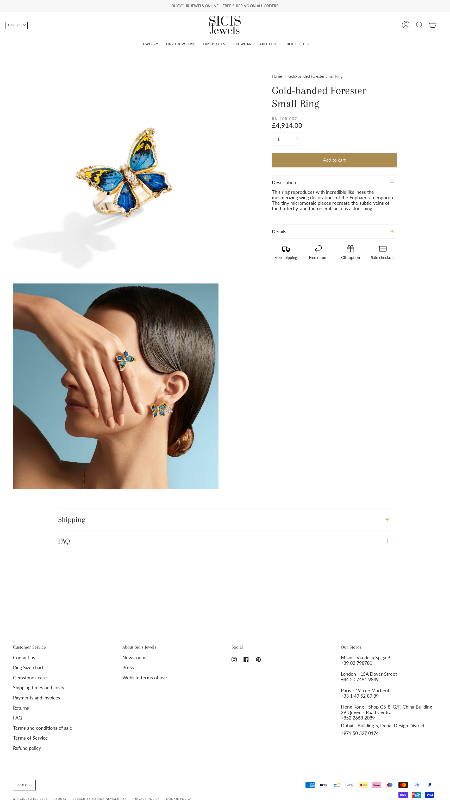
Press (128, 667)
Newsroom (133, 657)
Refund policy (27, 748)
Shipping (71, 519)
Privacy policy (146, 798)
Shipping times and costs (38, 687)
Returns (21, 708)
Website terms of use (144, 677)
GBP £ (22, 785)
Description (284, 182)
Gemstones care (30, 677)
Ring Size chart (28, 667)
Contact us (24, 657)
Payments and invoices (36, 697)
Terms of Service (30, 738)
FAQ (64, 541)
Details (279, 231)
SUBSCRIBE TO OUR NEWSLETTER (100, 798)
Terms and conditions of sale (42, 728)
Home (277, 76)
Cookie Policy (179, 798)
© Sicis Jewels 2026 (30, 798)
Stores (60, 798)
